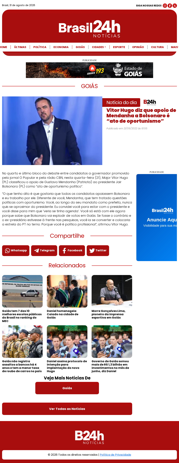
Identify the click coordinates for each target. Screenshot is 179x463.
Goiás (80, 47)
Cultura (157, 47)
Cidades (98, 47)
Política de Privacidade (115, 455)
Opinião (138, 47)
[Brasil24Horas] (89, 28)
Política (39, 47)
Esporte (119, 47)
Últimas (20, 47)
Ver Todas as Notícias (67, 409)
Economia (61, 47)
